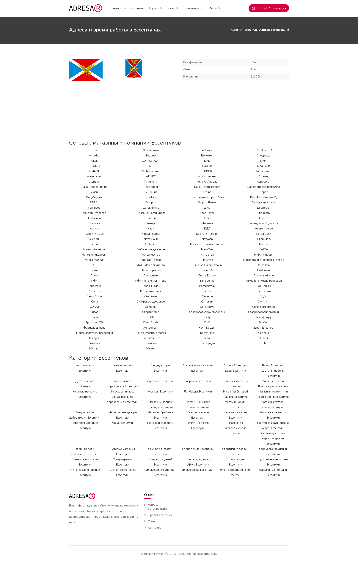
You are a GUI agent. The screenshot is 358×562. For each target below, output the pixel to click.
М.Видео (151, 244)
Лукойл (94, 244)
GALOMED (94, 166)
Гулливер (94, 208)
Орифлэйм (264, 265)
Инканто (207, 223)
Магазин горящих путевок (207, 244)
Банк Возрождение (94, 187)
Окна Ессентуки (122, 423)
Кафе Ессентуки (273, 381)
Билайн (94, 192)
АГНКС (151, 176)
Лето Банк (151, 239)
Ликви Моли (263, 239)
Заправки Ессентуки (198, 381)
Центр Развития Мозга (151, 333)
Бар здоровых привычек (263, 187)
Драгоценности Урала (150, 213)
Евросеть (263, 213)
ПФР (94, 281)
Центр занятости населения (94, 333)
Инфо (213, 8)
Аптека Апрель (207, 181)
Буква (207, 192)
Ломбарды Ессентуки (198, 391)
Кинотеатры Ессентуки (273, 386)
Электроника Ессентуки (197, 470)
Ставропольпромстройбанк (207, 312)
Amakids (94, 155)
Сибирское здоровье (151, 301)
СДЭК (264, 296)
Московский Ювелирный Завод (263, 260)
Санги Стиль (94, 296)
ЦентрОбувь (207, 333)
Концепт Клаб (263, 228)
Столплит (94, 317)
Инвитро (150, 223)
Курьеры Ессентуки (160, 391)
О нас (152, 521)
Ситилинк (207, 301)
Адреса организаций (128, 8)
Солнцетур (207, 307)
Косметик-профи (207, 234)
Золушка (94, 223)
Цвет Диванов (263, 328)
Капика (94, 228)
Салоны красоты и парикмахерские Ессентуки (273, 438)
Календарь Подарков (263, 223)
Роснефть (94, 291)
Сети (171, 8)
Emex (263, 161)
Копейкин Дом (94, 234)
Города (154, 8)
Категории (192, 8)
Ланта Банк (263, 234)
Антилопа (151, 181)
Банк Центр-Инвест (207, 187)
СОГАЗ (94, 307)
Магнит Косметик (94, 249)
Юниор (151, 348)
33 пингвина (151, 150)
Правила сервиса (160, 515)
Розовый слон (151, 286)
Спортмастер (150, 312)
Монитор (207, 260)
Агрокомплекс (207, 176)
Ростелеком (263, 291)
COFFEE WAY (151, 161)
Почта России (207, 275)
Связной (207, 296)
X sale (235, 30)
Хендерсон (150, 328)
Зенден (151, 218)
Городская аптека (263, 202)
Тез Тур (207, 317)
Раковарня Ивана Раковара (263, 281)
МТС (94, 265)
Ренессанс (94, 286)
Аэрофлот (264, 181)
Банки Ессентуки (273, 365)
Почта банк (150, 275)
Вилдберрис (94, 197)
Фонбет (263, 322)
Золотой (263, 218)
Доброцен (264, 208)
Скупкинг (264, 301)
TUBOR (207, 171)
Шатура (94, 338)
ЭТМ (263, 343)
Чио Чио (263, 333)
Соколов (150, 307)
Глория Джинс (207, 202)
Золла (207, 218)
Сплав (94, 312)
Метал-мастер (151, 255)
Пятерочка (207, 281)
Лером (94, 239)
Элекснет (151, 343)
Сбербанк (150, 296)
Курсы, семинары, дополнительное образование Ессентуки (122, 397)
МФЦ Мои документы (150, 265)
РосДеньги (263, 286)
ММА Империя (263, 255)
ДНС (207, 208)
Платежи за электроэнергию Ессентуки (235, 428)
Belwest (150, 155)
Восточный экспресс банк (207, 197)
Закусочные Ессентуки (160, 381)
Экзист (263, 338)
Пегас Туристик (151, 270)
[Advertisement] (179, 110)
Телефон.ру (263, 317)
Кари (150, 228)
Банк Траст (151, 187)
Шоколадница (150, 338)
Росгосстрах (207, 286)
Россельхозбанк (151, 291)
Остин (94, 270)
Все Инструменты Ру (263, 197)
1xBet (94, 150)
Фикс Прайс (150, 322)
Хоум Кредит (207, 328)
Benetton (207, 155)
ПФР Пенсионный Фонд (151, 281)
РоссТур (207, 291)
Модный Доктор (151, 260)
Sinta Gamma (150, 171)
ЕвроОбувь (207, 213)
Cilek (94, 161)
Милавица (207, 255)
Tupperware (263, 171)
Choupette (264, 155)
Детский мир (150, 208)
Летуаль (207, 239)
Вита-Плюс (151, 197)
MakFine (207, 166)
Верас (264, 192)
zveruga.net (94, 176)
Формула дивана (94, 328)
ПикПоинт (263, 270)
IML (150, 166)
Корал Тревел (151, 234)
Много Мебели (94, 260)
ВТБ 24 (94, 202)
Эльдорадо (207, 343)
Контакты (154, 528)
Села (94, 301)
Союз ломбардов (263, 307)
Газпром (150, 202)
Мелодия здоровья (94, 255)
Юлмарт (94, 348)
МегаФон (207, 249)
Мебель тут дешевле (151, 249)
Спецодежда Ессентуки (197, 449)
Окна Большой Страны (207, 265)
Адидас (94, 181)
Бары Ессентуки (235, 371)
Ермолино (94, 218)
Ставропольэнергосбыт (263, 312)
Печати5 (207, 270)
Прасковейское (263, 275)
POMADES (94, 171)
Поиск (94, 275)
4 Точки (207, 150)
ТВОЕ (151, 317)
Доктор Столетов (94, 213)
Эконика (94, 343)
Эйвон (207, 338)
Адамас (263, 176)
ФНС (207, 322)
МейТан (263, 249)
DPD (207, 161)
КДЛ (207, 228)
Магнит (263, 244)
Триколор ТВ (94, 322)
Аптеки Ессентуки (235, 365)
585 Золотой (263, 150)
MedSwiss (263, 166)
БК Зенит (151, 192)
